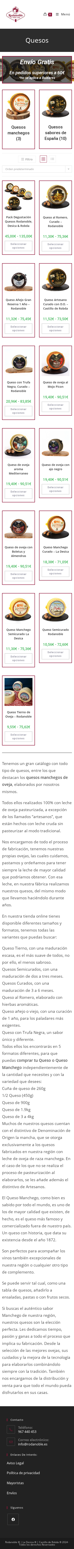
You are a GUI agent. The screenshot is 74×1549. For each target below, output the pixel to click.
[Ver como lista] (52, 158)
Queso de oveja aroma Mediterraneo (18, 469)
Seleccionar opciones (18, 246)
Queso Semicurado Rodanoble (55, 632)
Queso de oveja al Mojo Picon (55, 384)
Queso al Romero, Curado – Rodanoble (55, 221)
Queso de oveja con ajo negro (55, 467)
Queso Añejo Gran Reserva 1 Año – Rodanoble (18, 304)
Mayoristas (15, 1483)
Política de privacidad (23, 1473)
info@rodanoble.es (32, 1444)
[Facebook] (13, 1519)
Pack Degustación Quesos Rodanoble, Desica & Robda (18, 221)
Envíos (12, 1493)
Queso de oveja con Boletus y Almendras (18, 551)
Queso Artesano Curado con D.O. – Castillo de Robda (55, 304)
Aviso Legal (15, 1463)
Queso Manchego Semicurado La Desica (18, 634)
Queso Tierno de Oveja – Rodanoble (18, 714)
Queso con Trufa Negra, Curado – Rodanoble (18, 386)
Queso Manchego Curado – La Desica (55, 549)
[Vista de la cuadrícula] (43, 158)
